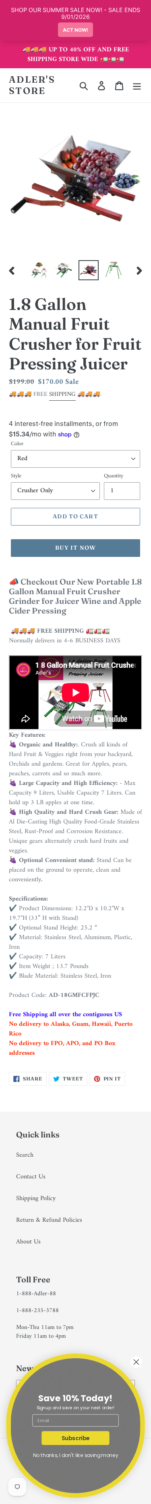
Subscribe (76, 1438)
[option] (38, 270)
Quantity (113, 476)
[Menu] (137, 85)
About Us (28, 1241)
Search (24, 1155)
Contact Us (31, 1176)
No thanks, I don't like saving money (75, 1455)
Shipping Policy (36, 1198)
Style (16, 476)
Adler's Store (32, 85)
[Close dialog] (136, 1362)
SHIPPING (62, 394)
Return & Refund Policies (49, 1220)
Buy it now (75, 547)
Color (17, 444)
